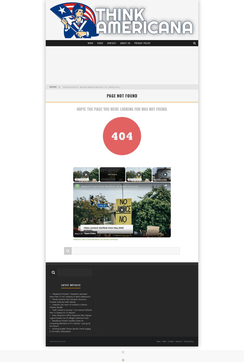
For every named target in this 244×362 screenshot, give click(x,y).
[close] (123, 352)
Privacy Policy (142, 43)
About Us (125, 43)
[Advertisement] (122, 65)
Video (100, 43)
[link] (77, 186)
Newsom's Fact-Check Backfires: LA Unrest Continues (109, 186)
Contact (111, 43)
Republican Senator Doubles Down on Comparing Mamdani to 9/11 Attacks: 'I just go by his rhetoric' (70, 323)
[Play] (138, 174)
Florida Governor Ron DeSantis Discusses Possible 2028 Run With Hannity (90, 87)
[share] (165, 185)
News (90, 43)
